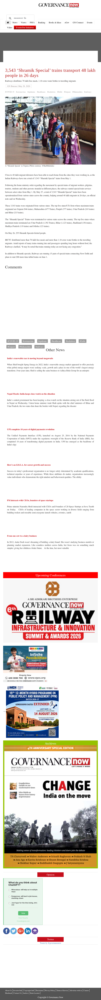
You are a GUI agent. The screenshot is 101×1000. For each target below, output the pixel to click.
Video (9, 27)
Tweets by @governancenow (50, 943)
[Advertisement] (53, 59)
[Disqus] (50, 303)
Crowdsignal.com (23, 921)
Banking (41, 22)
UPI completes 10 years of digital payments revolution (30, 429)
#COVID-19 (9, 92)
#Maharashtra (77, 92)
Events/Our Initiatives (25, 27)
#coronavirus (21, 92)
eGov (67, 22)
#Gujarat (67, 92)
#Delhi (59, 92)
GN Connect (78, 22)
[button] (10, 611)
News (14, 22)
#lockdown (51, 92)
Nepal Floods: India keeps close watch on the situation (31, 393)
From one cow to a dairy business (22, 535)
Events (89, 22)
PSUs (32, 22)
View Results (23, 918)
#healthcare (41, 92)
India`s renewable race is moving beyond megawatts (30, 358)
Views (23, 22)
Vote (23, 913)
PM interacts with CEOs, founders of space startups (30, 500)
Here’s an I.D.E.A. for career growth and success (29, 464)
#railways (87, 92)
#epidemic (31, 92)
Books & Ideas (55, 22)
